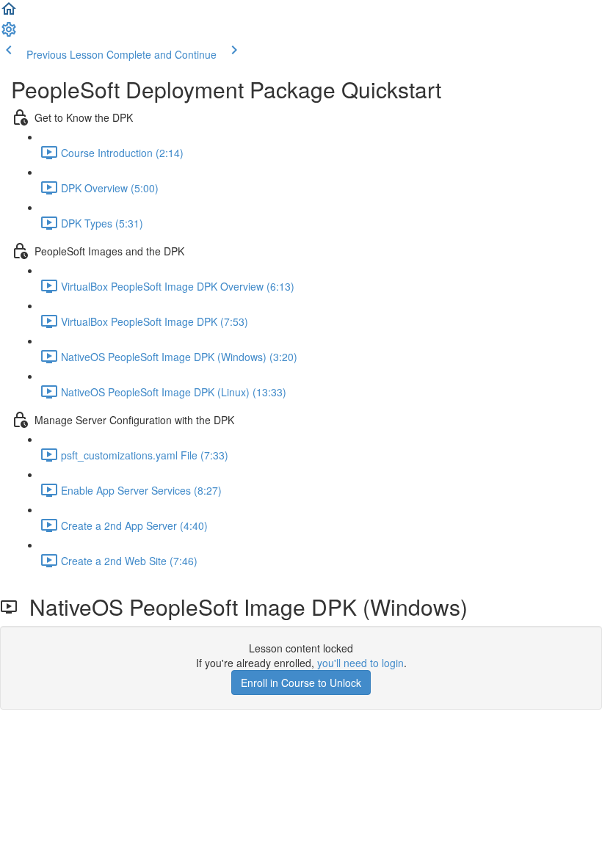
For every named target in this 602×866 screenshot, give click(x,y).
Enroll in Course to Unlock (301, 682)
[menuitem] (9, 33)
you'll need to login (360, 662)
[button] (9, 13)
